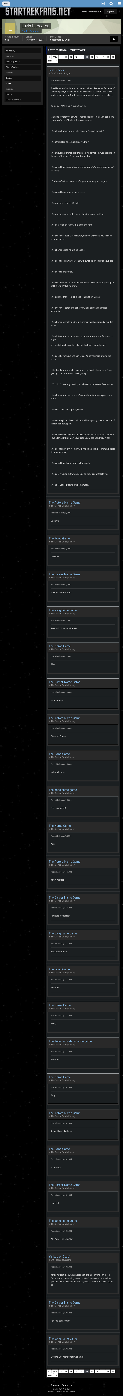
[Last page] (56, 61)
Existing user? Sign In (90, 12)
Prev (55, 57)
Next (50, 61)
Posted (61, 80)
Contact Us (67, 1385)
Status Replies (12, 67)
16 (97, 57)
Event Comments (13, 100)
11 (71, 57)
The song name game (63, 610)
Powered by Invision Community (61, 1392)
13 (81, 57)
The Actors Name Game (65, 502)
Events (9, 94)
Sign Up (110, 11)
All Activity (10, 51)
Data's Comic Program (61, 73)
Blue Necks (56, 70)
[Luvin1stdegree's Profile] (114, 39)
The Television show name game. (70, 1041)
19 (113, 57)
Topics (9, 78)
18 (108, 57)
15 (92, 57)
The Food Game (59, 538)
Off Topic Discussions (61, 1260)
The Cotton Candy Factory (63, 506)
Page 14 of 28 (67, 61)
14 (87, 57)
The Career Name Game (64, 574)
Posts (8, 83)
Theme (54, 1385)
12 (76, 57)
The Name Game (60, 646)
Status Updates (13, 62)
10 (66, 57)
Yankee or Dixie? (60, 1256)
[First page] (49, 57)
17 (102, 57)
